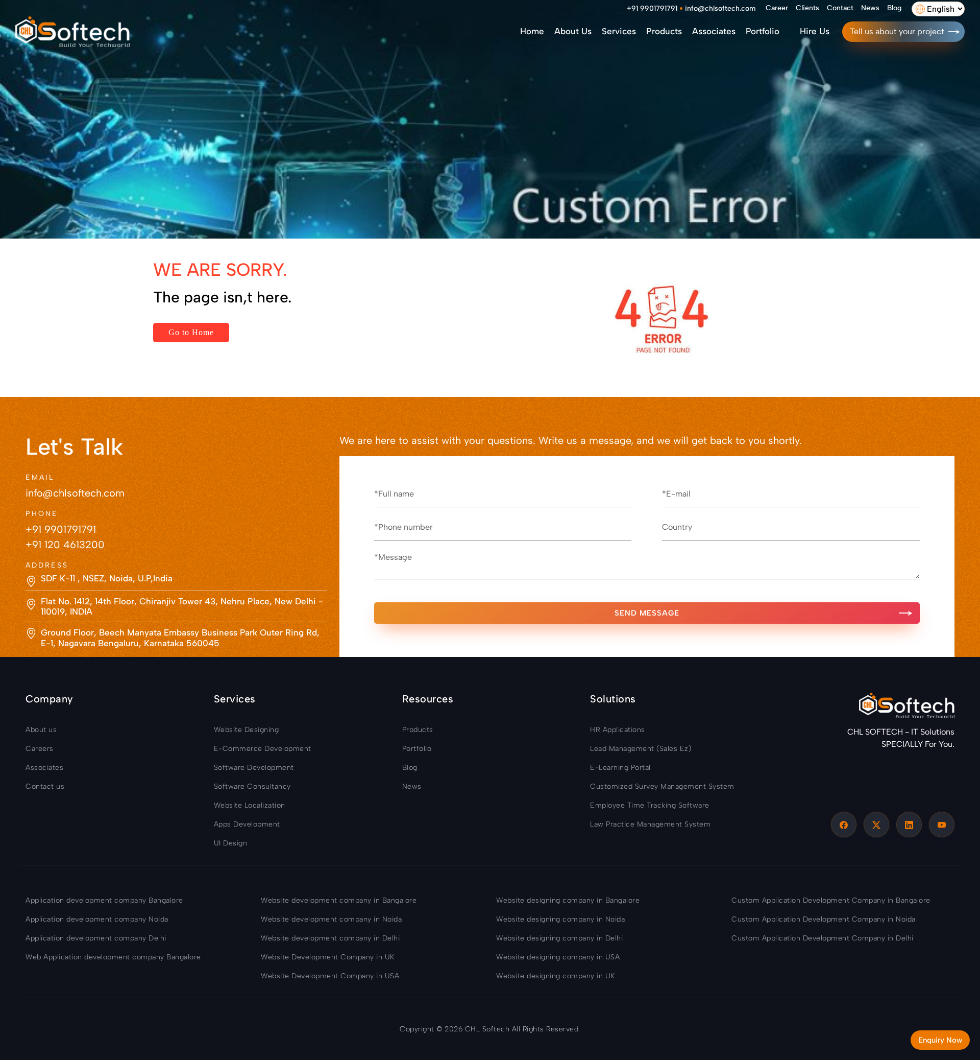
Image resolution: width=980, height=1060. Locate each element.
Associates (714, 31)
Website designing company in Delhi (559, 938)
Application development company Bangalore (104, 900)
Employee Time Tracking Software (649, 805)
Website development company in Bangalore (338, 900)
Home (532, 31)
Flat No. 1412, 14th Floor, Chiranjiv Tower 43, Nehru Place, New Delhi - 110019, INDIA (182, 606)
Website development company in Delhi (330, 938)
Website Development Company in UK (328, 957)
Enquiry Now (940, 1040)
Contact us (45, 786)
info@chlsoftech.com (720, 8)
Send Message (647, 613)
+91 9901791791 (652, 8)
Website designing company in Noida (560, 919)
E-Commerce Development (262, 748)
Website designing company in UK (555, 976)
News (870, 8)
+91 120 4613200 (65, 544)
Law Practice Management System (650, 824)
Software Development (254, 767)
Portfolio (762, 31)
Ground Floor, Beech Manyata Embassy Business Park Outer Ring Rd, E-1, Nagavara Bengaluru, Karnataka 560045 (180, 637)
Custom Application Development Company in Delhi (822, 938)
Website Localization (249, 805)
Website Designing (246, 729)
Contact (840, 8)
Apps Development (247, 824)
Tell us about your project (897, 31)
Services (619, 31)
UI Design (231, 843)
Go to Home (191, 332)
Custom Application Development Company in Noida (823, 919)
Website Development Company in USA (330, 976)
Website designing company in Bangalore (568, 900)
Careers (40, 748)
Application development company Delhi (96, 938)
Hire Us (814, 31)
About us (573, 31)
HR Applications (617, 729)
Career (777, 8)
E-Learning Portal (620, 767)
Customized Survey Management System (662, 786)
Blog (894, 8)
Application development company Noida (97, 919)
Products (664, 31)
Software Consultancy (252, 786)
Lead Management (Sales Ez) (640, 748)
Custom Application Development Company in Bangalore (830, 900)
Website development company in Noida (331, 919)
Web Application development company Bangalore (113, 957)
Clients (807, 8)
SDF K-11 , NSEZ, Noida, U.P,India (107, 578)
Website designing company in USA (558, 957)
